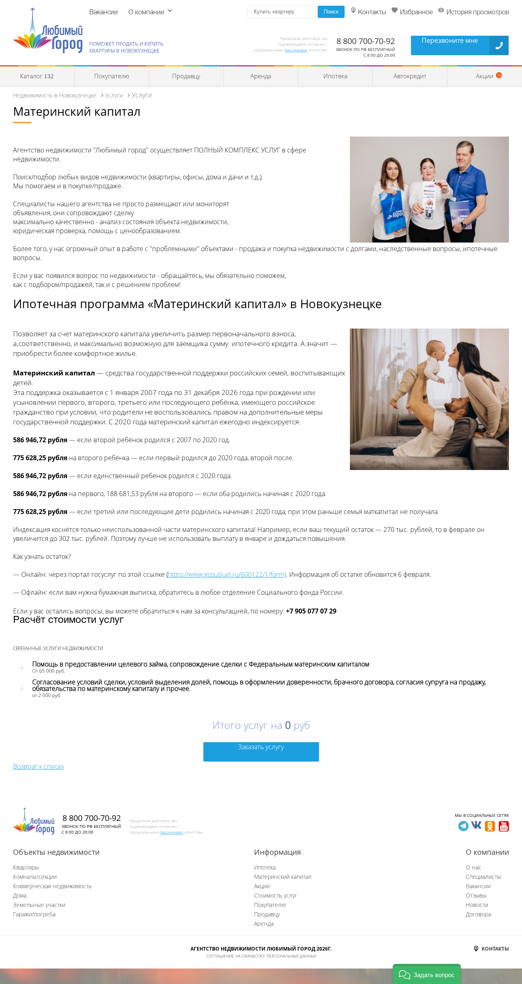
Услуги (114, 95)
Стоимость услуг (275, 895)
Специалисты (483, 876)
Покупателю (111, 76)
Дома (20, 895)
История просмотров (478, 12)
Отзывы (476, 895)
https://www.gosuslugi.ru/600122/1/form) (227, 574)
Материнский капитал (283, 876)
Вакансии (103, 12)
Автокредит (410, 76)
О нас (473, 867)
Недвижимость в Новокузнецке (54, 95)
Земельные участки (39, 905)
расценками (296, 50)
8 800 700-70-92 (365, 40)
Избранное (416, 12)
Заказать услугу (261, 746)
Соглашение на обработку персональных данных (261, 956)
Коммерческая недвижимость (52, 886)
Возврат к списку (38, 766)
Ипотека (335, 76)
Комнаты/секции (35, 876)
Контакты (372, 12)
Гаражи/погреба (34, 914)
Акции (262, 886)
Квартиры (26, 867)
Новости (477, 905)
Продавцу (186, 76)
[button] (427, 974)
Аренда (260, 76)
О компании (146, 12)
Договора (478, 914)
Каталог (37, 76)
